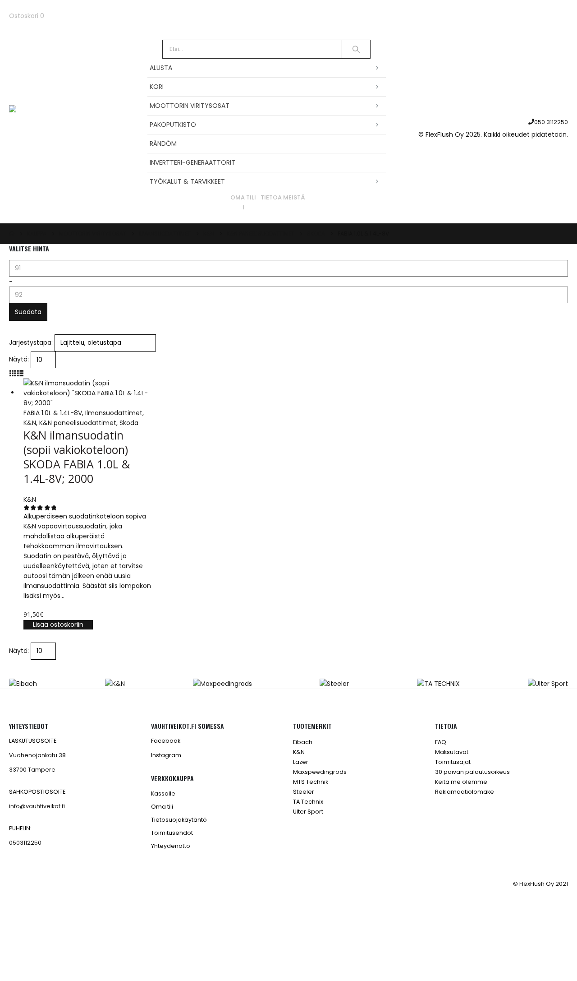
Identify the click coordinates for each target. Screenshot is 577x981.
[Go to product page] (88, 393)
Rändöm (163, 143)
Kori (157, 86)
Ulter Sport (308, 811)
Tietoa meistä (283, 197)
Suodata (28, 311)
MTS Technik (310, 782)
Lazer (300, 762)
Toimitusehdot (172, 833)
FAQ (440, 742)
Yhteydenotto (170, 846)
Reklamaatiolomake (464, 792)
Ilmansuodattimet (113, 412)
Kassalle (163, 793)
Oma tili (243, 197)
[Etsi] (356, 49)
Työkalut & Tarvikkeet (187, 181)
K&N (29, 422)
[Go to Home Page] (11, 234)
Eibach (302, 742)
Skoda (128, 422)
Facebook (165, 741)
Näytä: (19, 359)
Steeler (303, 792)
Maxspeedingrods (320, 772)
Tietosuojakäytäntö (179, 820)
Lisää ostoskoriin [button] (58, 624)
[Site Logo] (65, 127)
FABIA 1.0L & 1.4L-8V (52, 412)
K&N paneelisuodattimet (77, 422)
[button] (13, 373)
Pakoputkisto (173, 124)
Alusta (161, 67)
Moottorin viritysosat (189, 105)
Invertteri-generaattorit (192, 162)
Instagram (166, 755)
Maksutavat (451, 752)
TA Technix (308, 801)
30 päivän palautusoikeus (472, 772)
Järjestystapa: (31, 342)
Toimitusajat (453, 762)
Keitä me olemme (461, 782)
